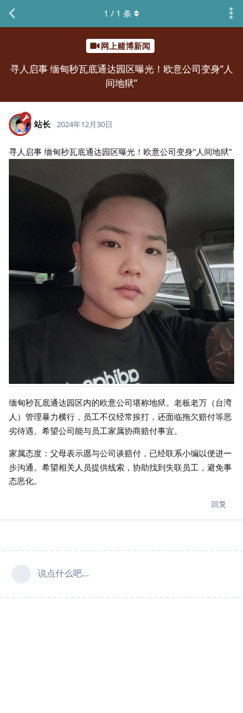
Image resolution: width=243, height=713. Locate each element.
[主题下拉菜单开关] (231, 13)
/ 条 (118, 13)
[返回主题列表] (12, 13)
